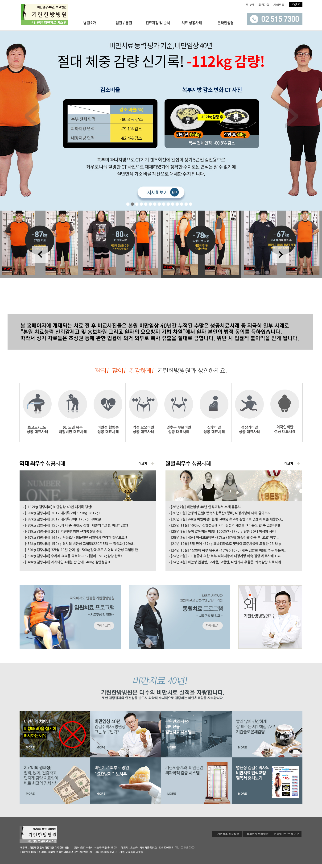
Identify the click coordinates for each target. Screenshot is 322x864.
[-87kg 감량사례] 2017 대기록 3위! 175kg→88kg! (63, 519)
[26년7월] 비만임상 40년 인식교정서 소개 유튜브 (206, 507)
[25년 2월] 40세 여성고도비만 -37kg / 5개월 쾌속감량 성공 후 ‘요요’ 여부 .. (225, 537)
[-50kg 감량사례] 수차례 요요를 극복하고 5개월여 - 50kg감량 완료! (73, 556)
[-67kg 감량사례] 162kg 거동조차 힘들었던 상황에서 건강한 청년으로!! (76, 537)
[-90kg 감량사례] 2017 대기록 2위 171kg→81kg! (62, 513)
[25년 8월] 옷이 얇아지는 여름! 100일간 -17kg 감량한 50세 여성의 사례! (224, 531)
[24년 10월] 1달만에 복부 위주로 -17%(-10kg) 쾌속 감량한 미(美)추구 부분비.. (228, 550)
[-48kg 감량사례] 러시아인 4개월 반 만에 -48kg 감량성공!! (67, 562)
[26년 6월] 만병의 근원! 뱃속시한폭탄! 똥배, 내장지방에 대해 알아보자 (221, 513)
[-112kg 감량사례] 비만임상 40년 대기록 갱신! (58, 507)
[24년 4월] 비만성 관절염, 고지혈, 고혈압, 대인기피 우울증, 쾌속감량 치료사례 (226, 562)
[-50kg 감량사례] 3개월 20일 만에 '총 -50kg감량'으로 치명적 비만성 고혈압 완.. (82, 550)
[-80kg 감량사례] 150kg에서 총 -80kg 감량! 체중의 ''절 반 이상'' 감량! (76, 525)
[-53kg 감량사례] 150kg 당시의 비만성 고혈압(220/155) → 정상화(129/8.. (80, 543)
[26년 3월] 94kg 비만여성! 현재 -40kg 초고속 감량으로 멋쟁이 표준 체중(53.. (227, 519)
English (296, 4)
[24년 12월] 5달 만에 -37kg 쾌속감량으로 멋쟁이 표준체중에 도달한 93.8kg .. (227, 543)
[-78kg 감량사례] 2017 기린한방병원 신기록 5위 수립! (64, 531)
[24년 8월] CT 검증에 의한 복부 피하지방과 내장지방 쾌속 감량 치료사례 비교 (226, 556)
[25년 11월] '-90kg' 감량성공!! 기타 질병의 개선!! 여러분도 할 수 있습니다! (225, 525)
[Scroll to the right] (280, 268)
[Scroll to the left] (40, 268)
